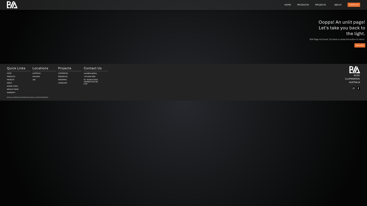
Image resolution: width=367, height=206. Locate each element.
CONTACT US (353, 5)
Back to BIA (360, 45)
